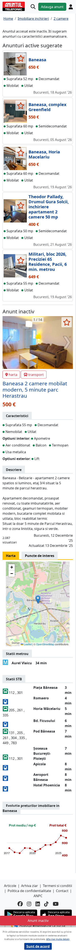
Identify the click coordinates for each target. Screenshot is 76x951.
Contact (62, 890)
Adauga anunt (52, 6)
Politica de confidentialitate (29, 890)
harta (13, 374)
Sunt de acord (38, 946)
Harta (11, 555)
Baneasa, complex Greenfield (47, 107)
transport (36, 374)
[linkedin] (37, 904)
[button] (38, 599)
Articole (10, 885)
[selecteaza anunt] (20, 58)
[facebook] (20, 904)
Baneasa (37, 60)
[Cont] (70, 7)
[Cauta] (33, 7)
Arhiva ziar (29, 885)
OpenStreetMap (45, 644)
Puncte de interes (39, 555)
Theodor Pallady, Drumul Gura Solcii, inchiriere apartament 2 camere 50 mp (48, 207)
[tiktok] (46, 904)
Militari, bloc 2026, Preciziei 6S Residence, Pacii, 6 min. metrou (47, 261)
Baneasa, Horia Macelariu (44, 154)
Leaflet (27, 644)
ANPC (38, 896)
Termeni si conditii (57, 885)
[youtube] (56, 904)
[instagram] (29, 904)
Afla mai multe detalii (57, 939)
